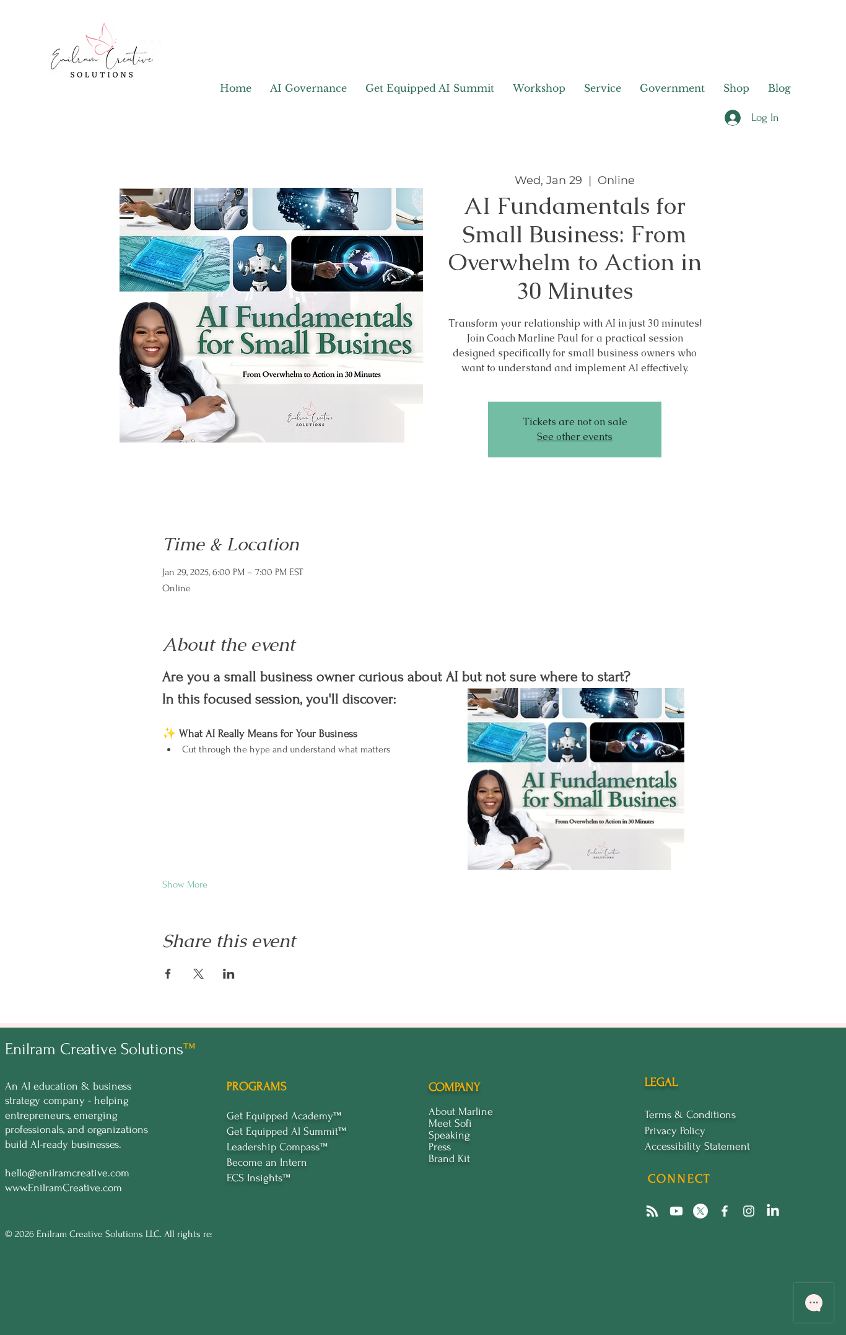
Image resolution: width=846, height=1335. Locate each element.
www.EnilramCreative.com (63, 1188)
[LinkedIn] (772, 1211)
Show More (184, 884)
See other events (575, 436)
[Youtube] (676, 1211)
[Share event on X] (198, 974)
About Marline (461, 1111)
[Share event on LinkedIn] (229, 974)
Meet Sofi (450, 1123)
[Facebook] (724, 1211)
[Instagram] (748, 1211)
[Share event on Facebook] (168, 974)
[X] (700, 1211)
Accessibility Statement (697, 1146)
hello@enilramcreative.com (67, 1173)
